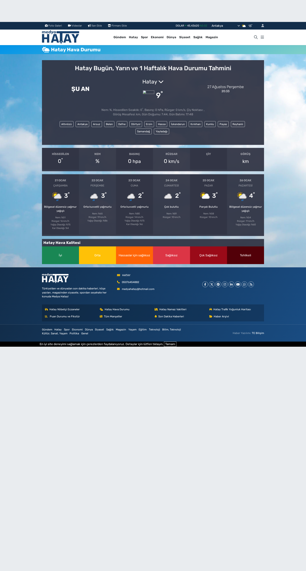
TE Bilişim (258, 333)
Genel (84, 333)
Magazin (212, 37)
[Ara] (256, 37)
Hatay (133, 37)
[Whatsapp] (244, 284)
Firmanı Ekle (119, 25)
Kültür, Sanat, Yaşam (54, 333)
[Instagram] (225, 284)
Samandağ (143, 131)
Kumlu (210, 124)
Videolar (77, 25)
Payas (223, 124)
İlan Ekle (97, 25)
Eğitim (143, 329)
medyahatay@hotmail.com (138, 289)
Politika (74, 333)
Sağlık (198, 37)
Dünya (171, 37)
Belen (109, 124)
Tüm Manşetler (113, 316)
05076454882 (130, 282)
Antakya (82, 124)
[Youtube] (238, 284)
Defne (122, 124)
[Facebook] (205, 284)
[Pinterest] (218, 284)
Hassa (162, 124)
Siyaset (184, 37)
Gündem (120, 37)
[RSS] (251, 284)
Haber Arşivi (221, 316)
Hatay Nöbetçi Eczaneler (64, 309)
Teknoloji (154, 329)
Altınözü (66, 124)
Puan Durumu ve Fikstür (64, 316)
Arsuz (96, 124)
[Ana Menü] (262, 37)
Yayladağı (162, 131)
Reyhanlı (238, 124)
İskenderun (178, 124)
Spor (144, 37)
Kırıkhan (196, 124)
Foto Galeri (55, 25)
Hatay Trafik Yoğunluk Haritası (232, 309)
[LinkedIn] (231, 284)
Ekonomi (157, 37)
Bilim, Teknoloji (171, 329)
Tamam (170, 344)
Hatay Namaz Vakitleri (172, 309)
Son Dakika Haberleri (171, 316)
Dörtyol (135, 124)
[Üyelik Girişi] (261, 26)
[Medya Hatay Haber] (60, 37)
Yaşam (132, 329)
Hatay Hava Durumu (117, 309)
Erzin (149, 124)
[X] (212, 284)
